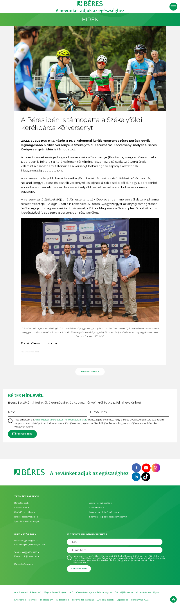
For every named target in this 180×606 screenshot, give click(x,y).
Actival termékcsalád (99, 503)
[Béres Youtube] (146, 467)
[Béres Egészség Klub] (136, 467)
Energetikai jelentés (25, 599)
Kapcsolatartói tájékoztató (58, 592)
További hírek (89, 371)
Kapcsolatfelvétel (22, 564)
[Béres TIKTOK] (145, 476)
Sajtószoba (122, 599)
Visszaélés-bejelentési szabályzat (94, 592)
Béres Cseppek (21, 503)
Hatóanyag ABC (140, 599)
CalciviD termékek (23, 512)
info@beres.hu (29, 556)
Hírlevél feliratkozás (83, 599)
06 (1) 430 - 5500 (29, 552)
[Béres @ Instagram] (155, 467)
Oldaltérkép (62, 599)
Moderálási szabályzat (147, 592)
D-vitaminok (95, 507)
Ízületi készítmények (25, 517)
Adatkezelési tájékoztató (27, 592)
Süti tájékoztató (124, 592)
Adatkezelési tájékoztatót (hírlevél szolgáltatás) (61, 419)
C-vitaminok (20, 507)
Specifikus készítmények (27, 521)
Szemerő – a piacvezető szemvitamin (108, 517)
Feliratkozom (24, 434)
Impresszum (46, 599)
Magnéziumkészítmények (103, 512)
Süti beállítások (105, 599)
